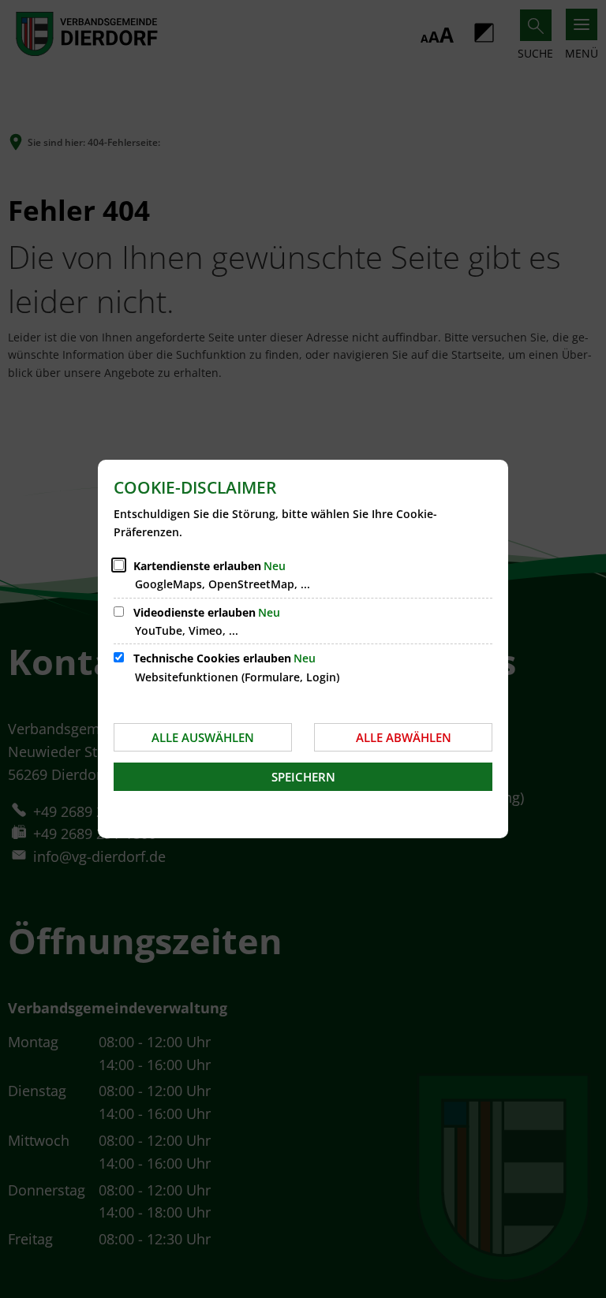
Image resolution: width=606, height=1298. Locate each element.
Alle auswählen (203, 737)
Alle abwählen (403, 737)
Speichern (303, 777)
